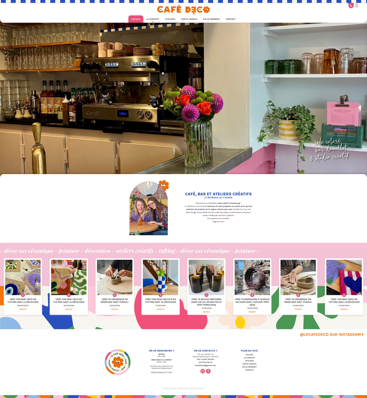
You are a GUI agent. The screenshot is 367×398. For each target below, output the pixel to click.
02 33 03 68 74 (205, 362)
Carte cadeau (189, 19)
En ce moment (211, 19)
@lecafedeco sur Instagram (330, 334)
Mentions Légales (170, 388)
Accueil (135, 19)
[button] (2, 97)
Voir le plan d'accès (205, 359)
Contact (231, 19)
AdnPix (201, 388)
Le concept (152, 19)
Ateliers (170, 19)
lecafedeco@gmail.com (205, 365)
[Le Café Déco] (183, 9)
